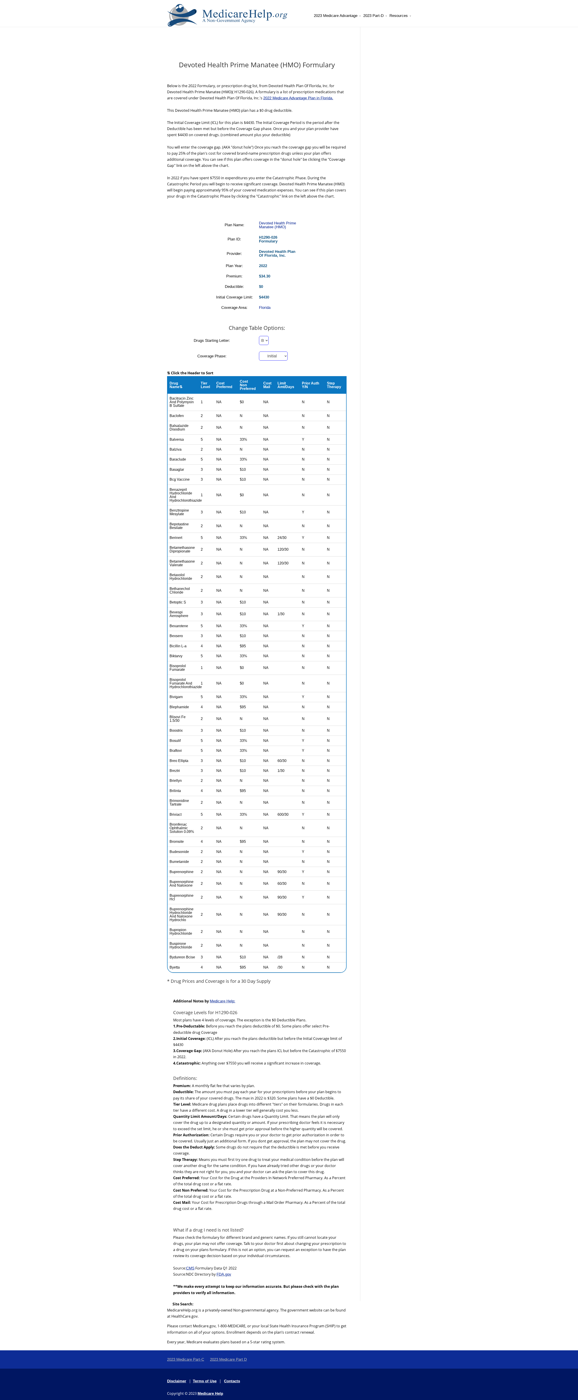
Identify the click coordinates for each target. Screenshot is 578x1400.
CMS (190, 1268)
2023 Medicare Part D (228, 1359)
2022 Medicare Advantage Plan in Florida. (298, 98)
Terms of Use (205, 1381)
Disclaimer (176, 1381)
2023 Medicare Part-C (185, 1359)
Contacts (232, 1381)
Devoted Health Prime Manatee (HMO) (277, 225)
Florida (264, 307)
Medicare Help (210, 1393)
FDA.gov (224, 1274)
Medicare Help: (222, 1001)
